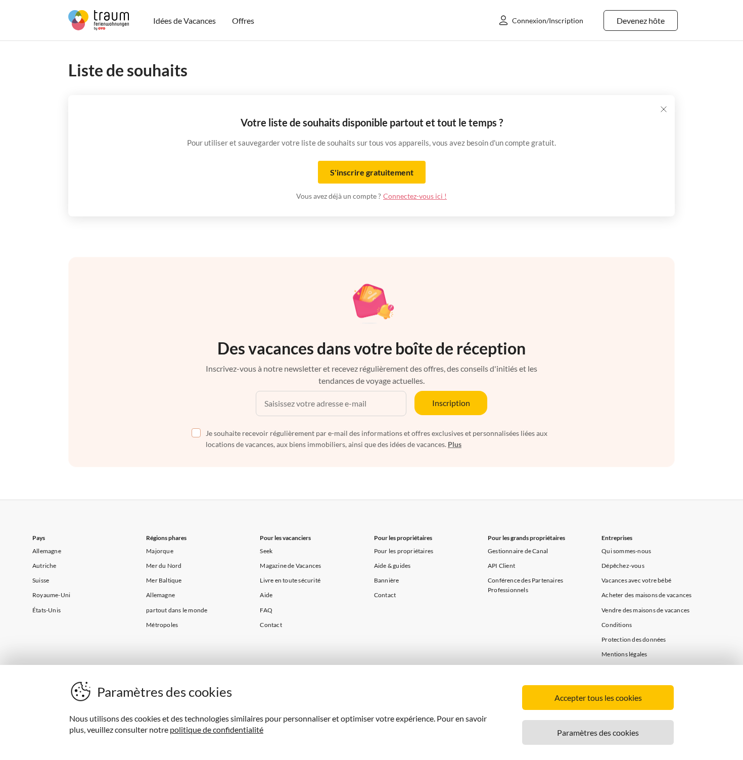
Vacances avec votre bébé (636, 580)
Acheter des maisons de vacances (646, 595)
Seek (266, 551)
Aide (266, 595)
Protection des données (633, 639)
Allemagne (46, 551)
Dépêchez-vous (622, 565)
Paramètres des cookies (598, 732)
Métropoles (162, 625)
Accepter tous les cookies (598, 697)
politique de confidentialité (216, 729)
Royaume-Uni (51, 595)
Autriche (44, 565)
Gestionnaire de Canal (518, 551)
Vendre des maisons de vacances (645, 610)
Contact (271, 625)
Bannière (386, 580)
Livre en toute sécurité (290, 580)
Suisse (40, 580)
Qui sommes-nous (626, 551)
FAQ (266, 610)
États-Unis (46, 610)
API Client (501, 565)
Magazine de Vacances (290, 565)
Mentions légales (624, 654)
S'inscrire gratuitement (371, 172)
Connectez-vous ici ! (415, 196)
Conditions (616, 625)
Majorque (159, 551)
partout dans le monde (176, 610)
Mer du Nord (163, 565)
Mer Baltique (163, 580)
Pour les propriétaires (403, 551)
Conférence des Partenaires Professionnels (525, 585)
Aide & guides (392, 565)
